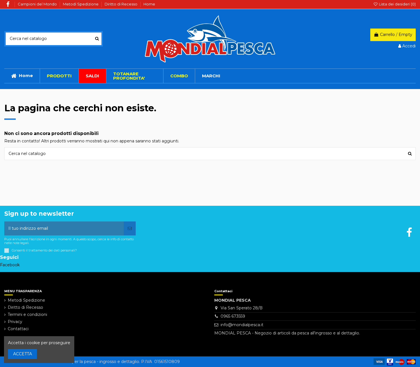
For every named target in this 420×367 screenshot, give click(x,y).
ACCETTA (22, 353)
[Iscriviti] (130, 228)
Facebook (10, 264)
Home (149, 4)
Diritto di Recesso (121, 4)
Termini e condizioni (27, 314)
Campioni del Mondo (38, 4)
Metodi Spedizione (81, 4)
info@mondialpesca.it (242, 324)
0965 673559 (233, 316)
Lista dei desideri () (397, 4)
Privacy (15, 321)
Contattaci (18, 328)
